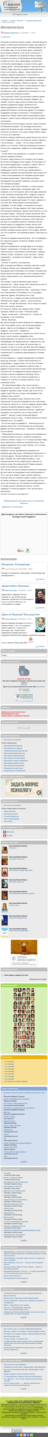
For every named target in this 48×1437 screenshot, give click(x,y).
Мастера (7, 1112)
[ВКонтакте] (17, 1434)
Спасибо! (7, 1173)
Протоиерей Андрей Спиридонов (16, 760)
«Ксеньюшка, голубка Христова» (21, 870)
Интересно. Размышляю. (15, 564)
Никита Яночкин (10, 811)
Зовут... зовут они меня (12, 1125)
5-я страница (9, 1071)
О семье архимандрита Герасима (16, 1221)
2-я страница (9, 1064)
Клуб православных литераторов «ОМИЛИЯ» (25, 1406)
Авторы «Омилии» (16, 20)
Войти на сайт (24, 728)
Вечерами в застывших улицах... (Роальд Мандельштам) (25, 1334)
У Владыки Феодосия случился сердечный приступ (23, 1293)
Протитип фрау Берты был (14, 1204)
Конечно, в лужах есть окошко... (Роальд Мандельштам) (24, 1331)
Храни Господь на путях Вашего (15, 1199)
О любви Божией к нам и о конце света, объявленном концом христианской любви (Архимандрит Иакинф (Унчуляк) (23, 1343)
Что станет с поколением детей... (16, 1103)
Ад (5, 1138)
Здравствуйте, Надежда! (15, 586)
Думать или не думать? (12, 1276)
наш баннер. (41, 687)
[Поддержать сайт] (24, 552)
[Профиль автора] (40, 603)
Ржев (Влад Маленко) (12, 1336)
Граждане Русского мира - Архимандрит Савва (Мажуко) (24, 1367)
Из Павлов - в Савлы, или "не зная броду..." (20, 1108)
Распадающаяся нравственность (16, 1278)
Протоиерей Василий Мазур (14, 765)
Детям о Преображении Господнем (16, 1099)
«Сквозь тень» (14, 905)
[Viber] (28, 1434)
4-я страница (9, 1069)
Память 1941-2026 (10, 1147)
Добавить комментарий (13, 507)
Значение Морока (10, 1195)
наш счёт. (24, 685)
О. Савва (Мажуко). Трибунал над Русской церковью (23, 1376)
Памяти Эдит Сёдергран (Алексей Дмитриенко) (21, 1298)
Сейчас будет (9, 1208)
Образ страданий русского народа (16, 1305)
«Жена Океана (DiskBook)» (18, 930)
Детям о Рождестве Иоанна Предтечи (18, 1143)
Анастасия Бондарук (11, 819)
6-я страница (9, 1074)
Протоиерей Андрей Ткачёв (14, 763)
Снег (5, 1156)
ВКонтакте (10, 832)
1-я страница (9, 1061)
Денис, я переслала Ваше (13, 1177)
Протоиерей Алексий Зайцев (14, 758)
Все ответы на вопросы (12, 740)
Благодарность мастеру (13, 1186)
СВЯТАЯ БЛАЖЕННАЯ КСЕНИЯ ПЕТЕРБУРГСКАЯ (22, 1230)
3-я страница (9, 1066)
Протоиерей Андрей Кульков (14, 753)
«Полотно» (13, 848)
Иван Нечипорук (10, 590)
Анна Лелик (8, 821)
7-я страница (9, 1076)
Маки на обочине (10, 1295)
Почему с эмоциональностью (14, 1226)
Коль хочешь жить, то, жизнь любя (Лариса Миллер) (23, 1329)
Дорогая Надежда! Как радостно (20, 614)
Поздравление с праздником (14, 1235)
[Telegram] (24, 1434)
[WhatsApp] (31, 1434)
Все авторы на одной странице (16, 1081)
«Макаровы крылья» (16, 882)
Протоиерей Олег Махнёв (13, 748)
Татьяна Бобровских (11, 816)
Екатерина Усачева (11, 814)
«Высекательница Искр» (18, 918)
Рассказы (6, 37)
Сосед (6, 1134)
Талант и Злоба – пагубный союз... (16, 1339)
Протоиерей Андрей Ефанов (14, 756)
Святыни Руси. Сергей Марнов (15, 1364)
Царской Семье (9, 1121)
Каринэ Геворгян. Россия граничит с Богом (19, 1374)
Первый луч (8, 1130)
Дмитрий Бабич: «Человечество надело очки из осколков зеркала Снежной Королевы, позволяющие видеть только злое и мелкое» (25, 1253)
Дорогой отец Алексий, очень (14, 1191)
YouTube (10, 835)
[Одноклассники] (21, 1434)
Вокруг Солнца (9, 1116)
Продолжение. (9, 1213)
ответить (41, 579)
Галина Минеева (10, 619)
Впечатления (9, 1217)
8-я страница (9, 1079)
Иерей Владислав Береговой (14, 770)
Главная (4, 20)
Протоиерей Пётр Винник (13, 746)
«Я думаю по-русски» (17, 859)
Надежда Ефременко (33, 20)
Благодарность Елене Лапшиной (16, 1182)
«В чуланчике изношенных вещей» (21, 893)
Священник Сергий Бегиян (13, 768)
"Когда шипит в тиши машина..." (15, 1152)
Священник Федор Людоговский (15, 751)
